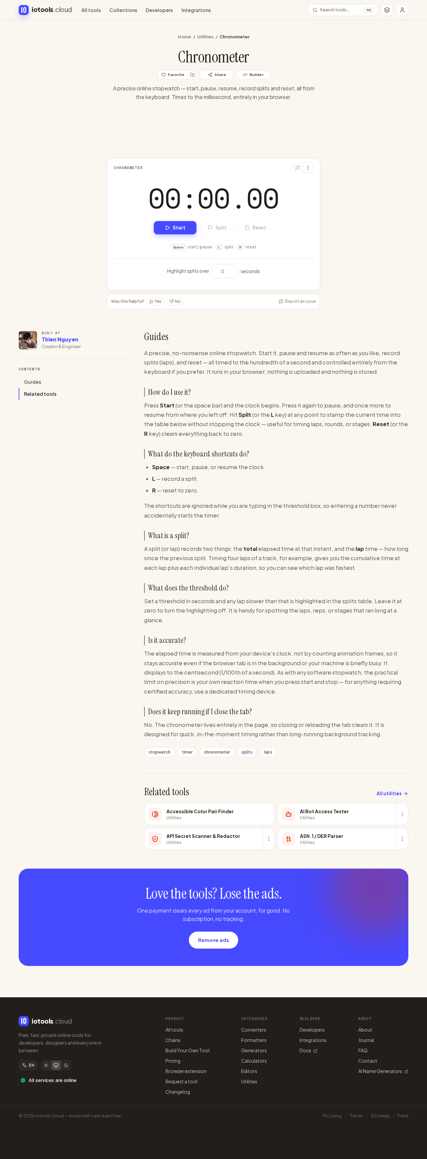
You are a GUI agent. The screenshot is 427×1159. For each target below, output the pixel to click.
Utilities (205, 36)
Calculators (254, 1061)
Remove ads (213, 940)
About (365, 1030)
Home (184, 36)
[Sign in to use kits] (192, 74)
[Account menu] (402, 10)
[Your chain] (387, 10)
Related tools (40, 394)
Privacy (332, 1116)
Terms (356, 1116)
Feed (403, 1116)
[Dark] (66, 1065)
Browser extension (185, 1071)
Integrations (196, 10)
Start (179, 227)
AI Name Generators (380, 1071)
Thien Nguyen (60, 339)
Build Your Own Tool (187, 1050)
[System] (56, 1065)
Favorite (176, 74)
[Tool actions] (308, 167)
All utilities (389, 793)
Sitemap (380, 1116)
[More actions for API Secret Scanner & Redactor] (269, 839)
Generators (254, 1050)
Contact (367, 1061)
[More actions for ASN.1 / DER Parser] (402, 839)
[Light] (46, 1065)
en (32, 1065)
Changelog (177, 1092)
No (178, 301)
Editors (249, 1071)
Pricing (172, 1061)
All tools (91, 10)
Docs (305, 1050)
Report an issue (300, 301)
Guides (32, 382)
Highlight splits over (188, 271)
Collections (123, 10)
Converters (253, 1030)
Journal (366, 1040)
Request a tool (181, 1081)
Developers (159, 10)
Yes (158, 301)
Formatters (254, 1040)
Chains (172, 1040)
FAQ (363, 1050)
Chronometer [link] (235, 36)
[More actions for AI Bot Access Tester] (402, 814)
